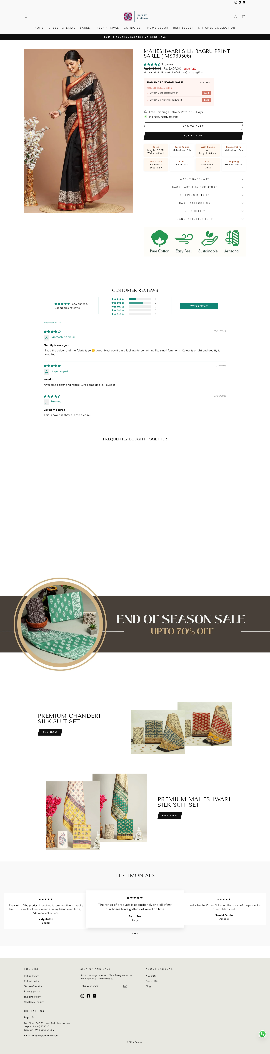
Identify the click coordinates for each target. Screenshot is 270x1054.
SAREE (85, 27)
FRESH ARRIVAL (107, 27)
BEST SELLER (183, 27)
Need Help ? (195, 211)
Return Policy (31, 975)
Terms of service (33, 986)
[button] (152, 64)
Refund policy (31, 981)
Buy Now (50, 732)
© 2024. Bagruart (135, 1042)
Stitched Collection (216, 27)
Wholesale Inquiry (34, 1001)
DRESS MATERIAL (61, 27)
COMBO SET (133, 27)
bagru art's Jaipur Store (195, 187)
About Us (151, 975)
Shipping (193, 72)
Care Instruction (195, 203)
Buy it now (193, 135)
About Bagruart (194, 179)
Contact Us (152, 981)
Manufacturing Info (195, 219)
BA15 (206, 100)
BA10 (206, 93)
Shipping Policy (32, 996)
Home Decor (158, 27)
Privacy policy (32, 991)
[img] (52, 331)
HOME (39, 27)
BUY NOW (169, 815)
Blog (148, 986)
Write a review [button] (199, 305)
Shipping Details (195, 195)
